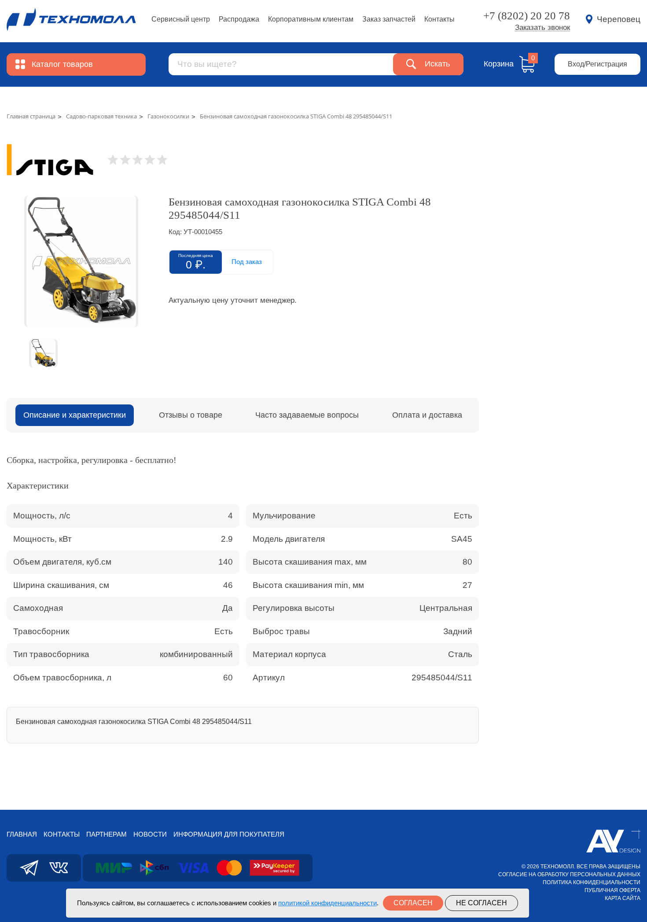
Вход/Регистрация (597, 64)
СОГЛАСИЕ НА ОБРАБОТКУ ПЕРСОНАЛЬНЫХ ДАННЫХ (569, 874)
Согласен (413, 903)
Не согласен (481, 903)
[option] (81, 261)
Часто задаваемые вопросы (307, 415)
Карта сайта (622, 898)
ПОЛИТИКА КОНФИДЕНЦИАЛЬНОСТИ (591, 882)
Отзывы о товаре (190, 415)
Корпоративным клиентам (310, 19)
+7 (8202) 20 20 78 (526, 16)
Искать (437, 63)
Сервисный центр (180, 19)
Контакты (439, 19)
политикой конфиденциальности (327, 903)
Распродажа (239, 19)
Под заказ (247, 261)
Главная (22, 834)
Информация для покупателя (228, 834)
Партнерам (106, 834)
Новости (150, 834)
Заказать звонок (542, 27)
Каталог (62, 64)
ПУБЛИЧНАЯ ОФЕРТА (612, 890)
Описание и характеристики (74, 415)
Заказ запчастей (388, 19)
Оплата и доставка (427, 415)
